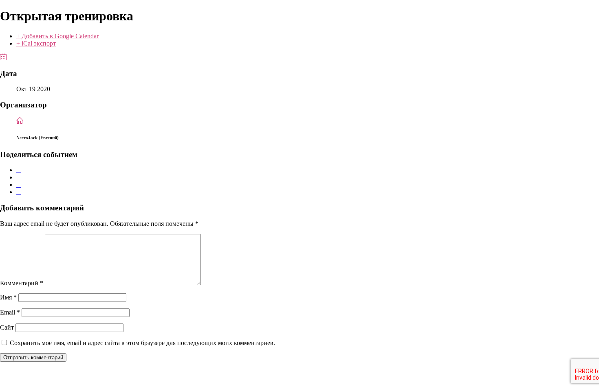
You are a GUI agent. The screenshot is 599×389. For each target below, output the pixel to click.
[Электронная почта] (18, 191)
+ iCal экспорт (36, 43)
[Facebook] (18, 169)
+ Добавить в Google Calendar (57, 36)
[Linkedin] (18, 184)
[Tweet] (18, 177)
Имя (8, 297)
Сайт (7, 327)
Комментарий (21, 283)
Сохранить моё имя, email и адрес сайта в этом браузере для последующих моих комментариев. (142, 342)
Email (10, 312)
